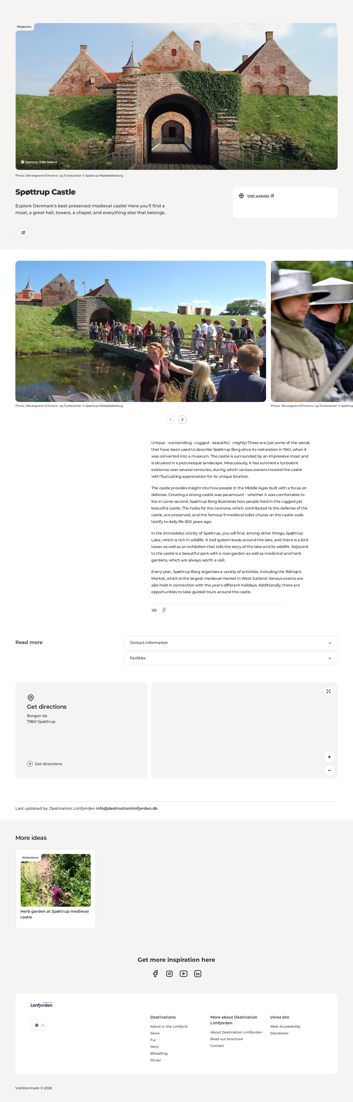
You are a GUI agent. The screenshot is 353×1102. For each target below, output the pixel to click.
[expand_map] (328, 691)
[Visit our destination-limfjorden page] (198, 973)
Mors (154, 1047)
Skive (155, 1033)
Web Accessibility (285, 1026)
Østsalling (159, 1053)
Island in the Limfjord (169, 1026)
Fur (153, 1040)
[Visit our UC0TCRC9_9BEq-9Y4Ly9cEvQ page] (183, 973)
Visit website (258, 196)
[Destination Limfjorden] (41, 1005)
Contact (217, 1046)
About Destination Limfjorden (236, 1032)
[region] (244, 730)
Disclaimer (279, 1033)
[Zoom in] (329, 757)
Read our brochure (226, 1039)
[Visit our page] (155, 973)
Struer (155, 1060)
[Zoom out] (329, 770)
